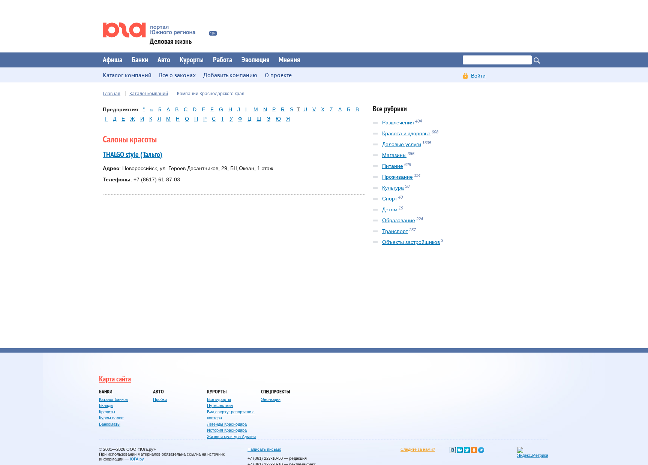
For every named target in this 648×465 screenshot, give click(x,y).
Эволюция (255, 60)
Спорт (389, 199)
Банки (140, 60)
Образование (398, 220)
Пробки (160, 399)
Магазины (394, 155)
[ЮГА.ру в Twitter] (467, 450)
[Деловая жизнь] (154, 29)
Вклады (106, 405)
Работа (222, 60)
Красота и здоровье (406, 133)
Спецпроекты (275, 392)
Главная (111, 93)
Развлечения (398, 123)
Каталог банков (113, 399)
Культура (393, 188)
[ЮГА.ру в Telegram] (481, 450)
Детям (390, 209)
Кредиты (107, 412)
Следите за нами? (417, 449)
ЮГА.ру (137, 459)
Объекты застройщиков (411, 242)
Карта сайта (115, 379)
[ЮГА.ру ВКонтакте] (453, 450)
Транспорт (395, 231)
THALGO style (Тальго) (132, 155)
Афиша (112, 60)
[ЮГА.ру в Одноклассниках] (474, 450)
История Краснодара (227, 430)
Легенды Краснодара (227, 424)
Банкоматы (109, 424)
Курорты (192, 60)
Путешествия (220, 405)
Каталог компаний (148, 93)
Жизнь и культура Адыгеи (231, 436)
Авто (164, 60)
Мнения (289, 60)
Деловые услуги (401, 144)
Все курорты (219, 399)
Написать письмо (264, 449)
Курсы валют (111, 418)
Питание (392, 166)
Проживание (397, 177)
